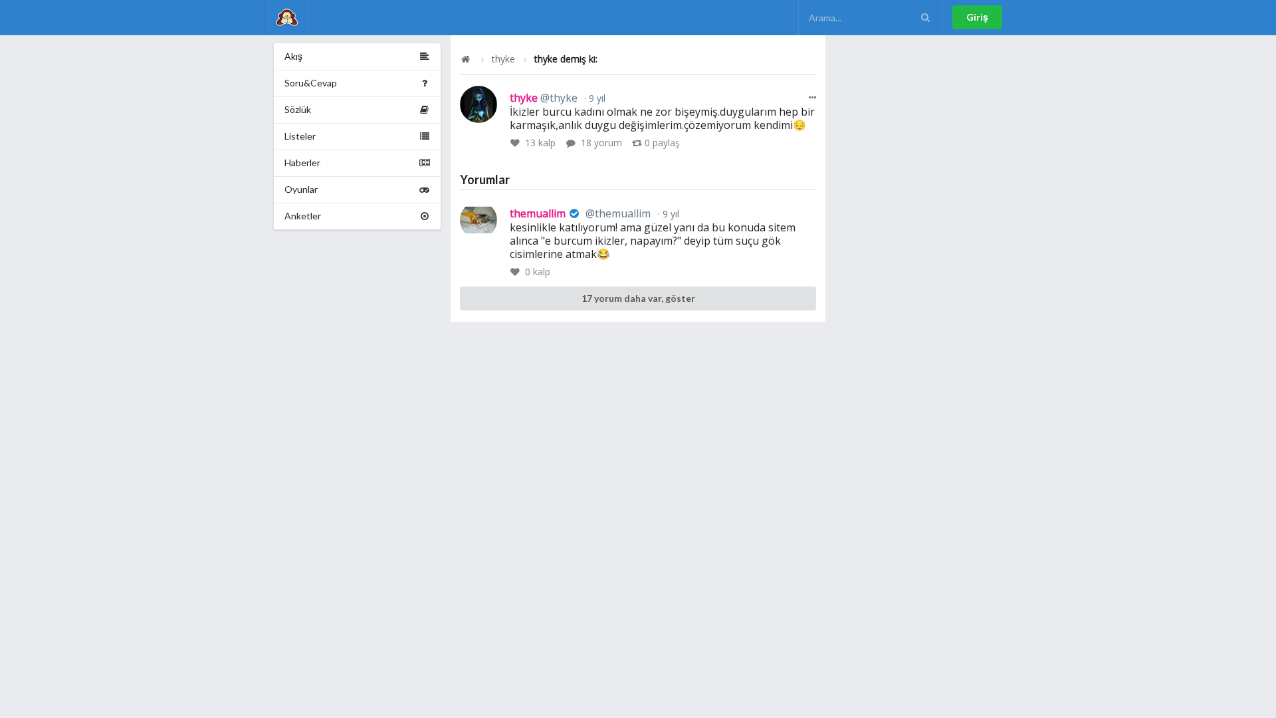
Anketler (302, 215)
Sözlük (297, 109)
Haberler (302, 162)
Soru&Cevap (310, 82)
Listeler (300, 136)
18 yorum (601, 142)
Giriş (977, 17)
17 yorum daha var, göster (638, 298)
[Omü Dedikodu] (286, 17)
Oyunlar (301, 189)
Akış (293, 56)
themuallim (580, 213)
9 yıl (595, 98)
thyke (503, 59)
